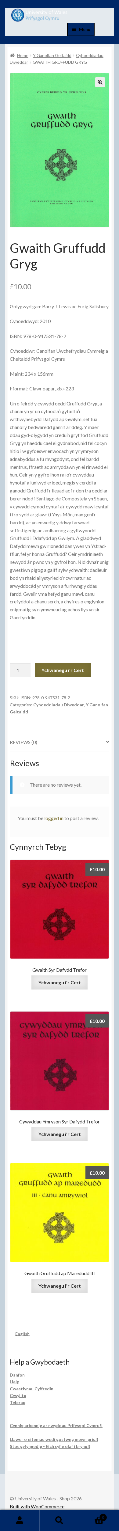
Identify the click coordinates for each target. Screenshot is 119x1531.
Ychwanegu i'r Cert (62, 670)
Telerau (17, 1402)
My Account (20, 1520)
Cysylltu (18, 1395)
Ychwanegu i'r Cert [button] (59, 982)
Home (22, 55)
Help (14, 1381)
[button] (100, 82)
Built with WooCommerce (37, 1506)
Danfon (17, 1374)
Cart (91, 1515)
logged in (53, 818)
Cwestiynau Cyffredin (31, 1388)
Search (59, 1520)
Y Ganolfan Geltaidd (52, 55)
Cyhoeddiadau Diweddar (58, 704)
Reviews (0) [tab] (23, 742)
